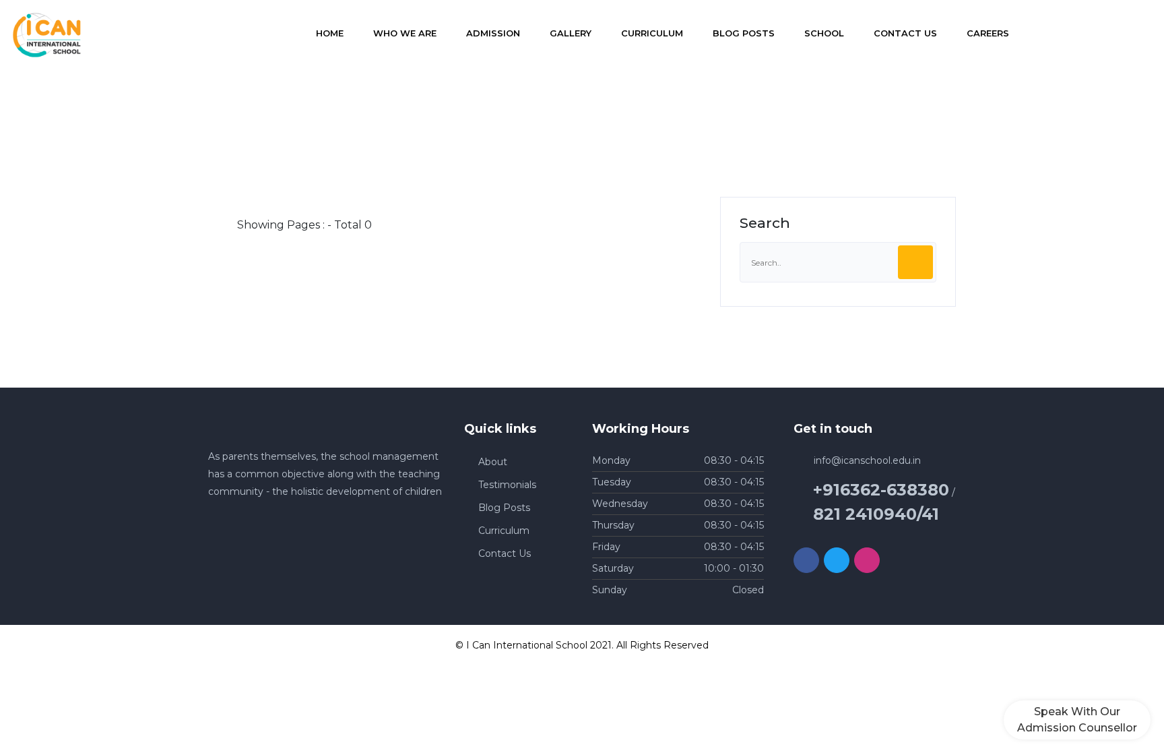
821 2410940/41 (876, 514)
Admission (493, 33)
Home (330, 33)
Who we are (405, 33)
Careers (988, 33)
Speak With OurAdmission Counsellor (1077, 719)
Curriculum (652, 33)
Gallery (570, 33)
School (824, 33)
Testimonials (507, 485)
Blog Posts (744, 33)
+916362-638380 (881, 490)
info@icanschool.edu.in (867, 460)
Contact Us (905, 33)
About (492, 462)
